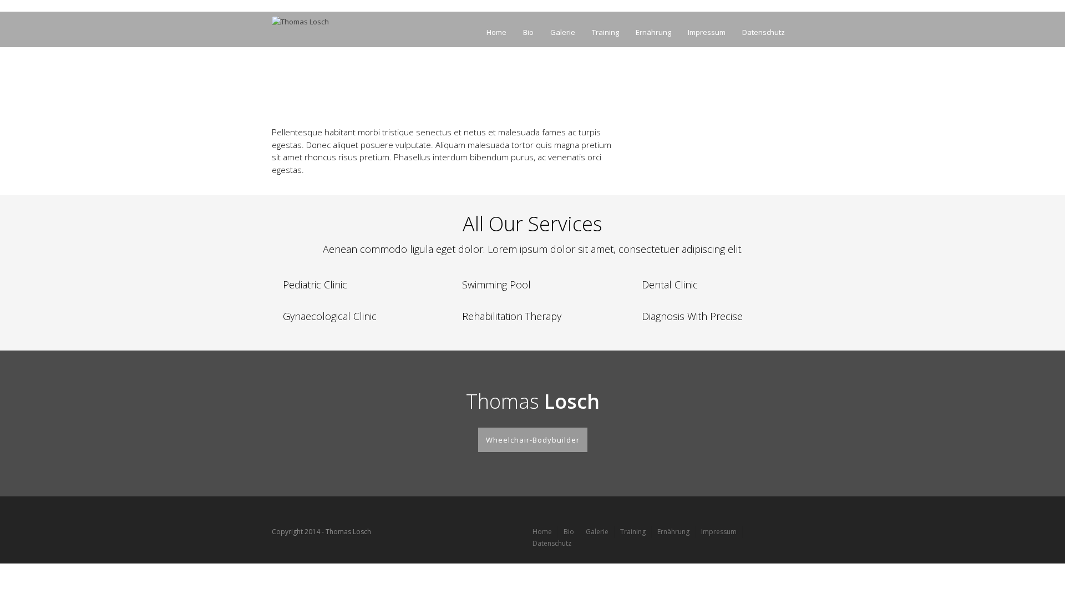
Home (496, 32)
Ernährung (653, 32)
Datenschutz (763, 32)
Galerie (562, 32)
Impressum (707, 32)
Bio (528, 32)
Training (605, 32)
